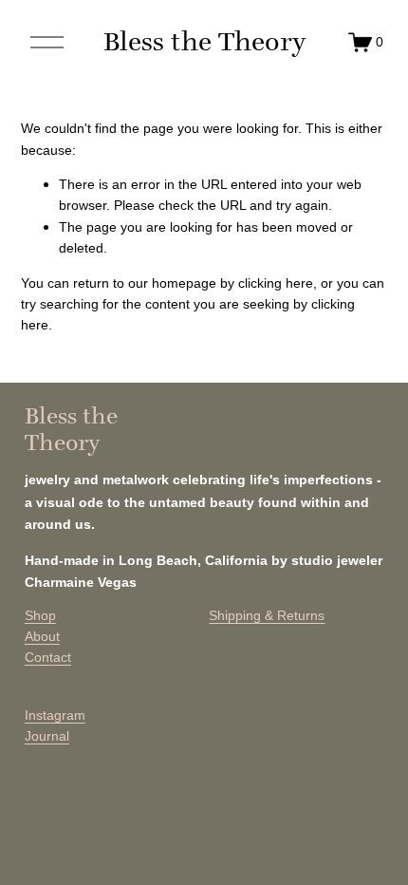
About (42, 636)
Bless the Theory (204, 41)
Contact (48, 657)
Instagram (55, 715)
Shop (40, 615)
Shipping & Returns (267, 615)
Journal (47, 735)
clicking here (275, 283)
